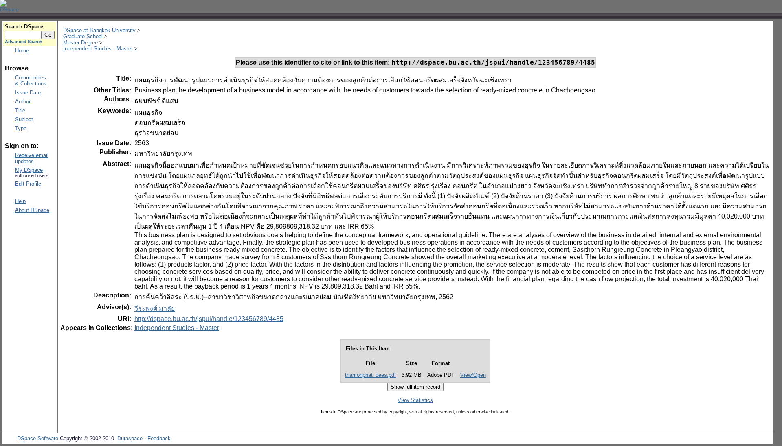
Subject (24, 119)
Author (23, 101)
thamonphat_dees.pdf (370, 375)
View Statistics (415, 400)
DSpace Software (37, 438)
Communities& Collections (30, 80)
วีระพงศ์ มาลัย (154, 308)
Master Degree (80, 42)
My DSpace (29, 170)
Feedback (159, 438)
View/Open (473, 375)
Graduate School (83, 36)
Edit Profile (28, 184)
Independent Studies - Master (98, 49)
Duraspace (130, 438)
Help (20, 201)
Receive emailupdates (31, 158)
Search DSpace (24, 27)
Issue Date (28, 93)
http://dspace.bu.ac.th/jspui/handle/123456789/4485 (208, 318)
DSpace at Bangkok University (99, 30)
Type (20, 128)
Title (20, 110)
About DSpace (32, 210)
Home (22, 51)
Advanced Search (23, 41)
